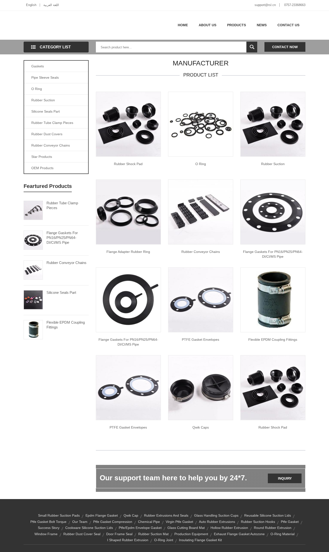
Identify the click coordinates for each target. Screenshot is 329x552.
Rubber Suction (43, 100)
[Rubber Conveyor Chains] (33, 269)
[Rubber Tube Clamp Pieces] (33, 210)
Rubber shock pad (128, 164)
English (31, 5)
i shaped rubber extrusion (127, 540)
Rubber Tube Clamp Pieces (52, 123)
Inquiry (285, 478)
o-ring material (282, 534)
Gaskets (37, 66)
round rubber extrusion (272, 528)
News (262, 25)
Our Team (79, 522)
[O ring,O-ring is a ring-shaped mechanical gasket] (200, 124)
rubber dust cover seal (81, 534)
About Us (207, 25)
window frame (46, 534)
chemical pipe (149, 522)
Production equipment (191, 534)
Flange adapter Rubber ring (128, 252)
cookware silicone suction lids (89, 528)
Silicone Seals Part (45, 111)
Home (183, 25)
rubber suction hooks (258, 522)
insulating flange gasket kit (200, 540)
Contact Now (285, 47)
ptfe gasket (290, 522)
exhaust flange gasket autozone (239, 534)
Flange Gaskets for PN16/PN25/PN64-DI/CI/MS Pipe (273, 254)
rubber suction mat (153, 534)
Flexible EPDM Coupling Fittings (65, 324)
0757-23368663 (294, 5)
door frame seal (119, 534)
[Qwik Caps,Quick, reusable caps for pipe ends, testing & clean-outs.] (200, 387)
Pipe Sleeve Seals (45, 77)
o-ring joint (163, 540)
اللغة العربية (51, 5)
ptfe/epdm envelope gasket (140, 528)
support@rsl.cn (265, 5)
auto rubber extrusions (217, 522)
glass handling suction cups (216, 515)
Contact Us (288, 25)
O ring (200, 164)
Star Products (41, 157)
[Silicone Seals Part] (33, 299)
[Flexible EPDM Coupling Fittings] (33, 329)
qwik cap (131, 515)
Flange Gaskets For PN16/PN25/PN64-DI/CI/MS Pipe (62, 237)
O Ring (36, 89)
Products (236, 25)
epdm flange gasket (102, 515)
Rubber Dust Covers (46, 134)
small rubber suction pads (59, 515)
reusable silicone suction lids (267, 515)
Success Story (48, 528)
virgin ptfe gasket (179, 522)
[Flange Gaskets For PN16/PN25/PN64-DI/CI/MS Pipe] (33, 240)
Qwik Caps (200, 427)
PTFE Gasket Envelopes (200, 339)
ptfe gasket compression (112, 522)
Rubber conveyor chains (200, 252)
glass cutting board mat (186, 528)
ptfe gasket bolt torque (48, 522)
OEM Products (42, 168)
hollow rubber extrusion (229, 528)
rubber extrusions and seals (166, 515)
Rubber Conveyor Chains (50, 145)
